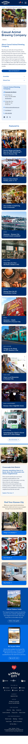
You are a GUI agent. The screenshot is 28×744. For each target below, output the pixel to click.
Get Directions (8, 98)
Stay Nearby (7, 582)
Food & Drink (7, 260)
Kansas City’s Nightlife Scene (14, 406)
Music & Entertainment (9, 403)
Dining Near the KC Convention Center (10, 292)
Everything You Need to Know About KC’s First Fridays (14, 433)
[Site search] (22, 3)
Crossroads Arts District (10, 92)
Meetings (6, 289)
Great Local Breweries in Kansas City (11, 378)
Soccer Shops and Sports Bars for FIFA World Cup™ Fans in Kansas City (13, 152)
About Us (9, 710)
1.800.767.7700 (14, 696)
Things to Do (14, 712)
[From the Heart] (14, 667)
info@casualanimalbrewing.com (12, 107)
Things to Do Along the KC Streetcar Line (11, 349)
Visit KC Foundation (17, 721)
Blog (13, 710)
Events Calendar (6, 712)
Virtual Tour (6, 80)
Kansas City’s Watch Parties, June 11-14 (11, 179)
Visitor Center (22, 712)
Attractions (4, 39)
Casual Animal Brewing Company (14, 7)
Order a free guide (14, 621)
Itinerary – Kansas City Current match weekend (12, 235)
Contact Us (18, 710)
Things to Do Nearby (9, 532)
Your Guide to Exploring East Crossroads (12, 206)
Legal (10, 728)
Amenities (6, 76)
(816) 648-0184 (8, 113)
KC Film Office (13, 724)
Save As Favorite (13, 70)
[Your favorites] (19, 3)
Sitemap (13, 728)
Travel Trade (8, 721)
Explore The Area (7, 493)
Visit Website (8, 110)
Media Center (8, 719)
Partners (21, 719)
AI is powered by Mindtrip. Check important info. (13, 729)
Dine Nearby (7, 557)
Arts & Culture (7, 346)
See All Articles (13, 439)
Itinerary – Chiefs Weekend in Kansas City (12, 320)
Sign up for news (14, 658)
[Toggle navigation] (25, 3)
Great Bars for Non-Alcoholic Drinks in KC (11, 263)
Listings (3, 7)
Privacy (17, 728)
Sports (5, 231)
